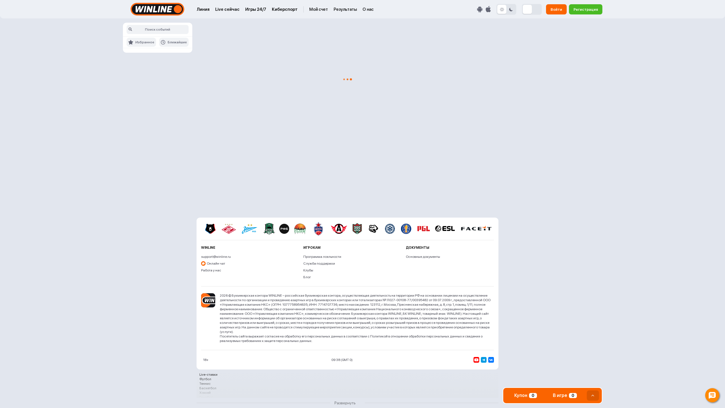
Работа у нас (211, 270)
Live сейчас (227, 9)
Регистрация (585, 9)
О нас (368, 9)
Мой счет (318, 9)
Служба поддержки (319, 263)
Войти (556, 9)
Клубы (308, 270)
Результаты (345, 9)
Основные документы (423, 257)
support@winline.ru (216, 257)
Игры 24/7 (255, 9)
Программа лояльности (322, 257)
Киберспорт (285, 9)
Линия (203, 9)
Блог (307, 277)
